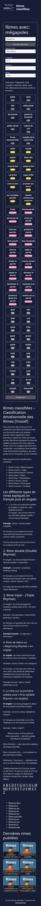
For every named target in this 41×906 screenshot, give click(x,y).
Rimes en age (14, 827)
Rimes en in (13, 824)
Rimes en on (14, 811)
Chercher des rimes (20, 44)
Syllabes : (8, 65)
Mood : (7, 73)
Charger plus (20, 397)
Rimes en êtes (14, 803)
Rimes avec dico (15, 816)
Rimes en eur (14, 808)
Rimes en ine (14, 813)
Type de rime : (10, 48)
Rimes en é (13, 805)
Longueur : (9, 58)
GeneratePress (20, 903)
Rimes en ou (14, 819)
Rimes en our (14, 822)
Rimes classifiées (23, 7)
